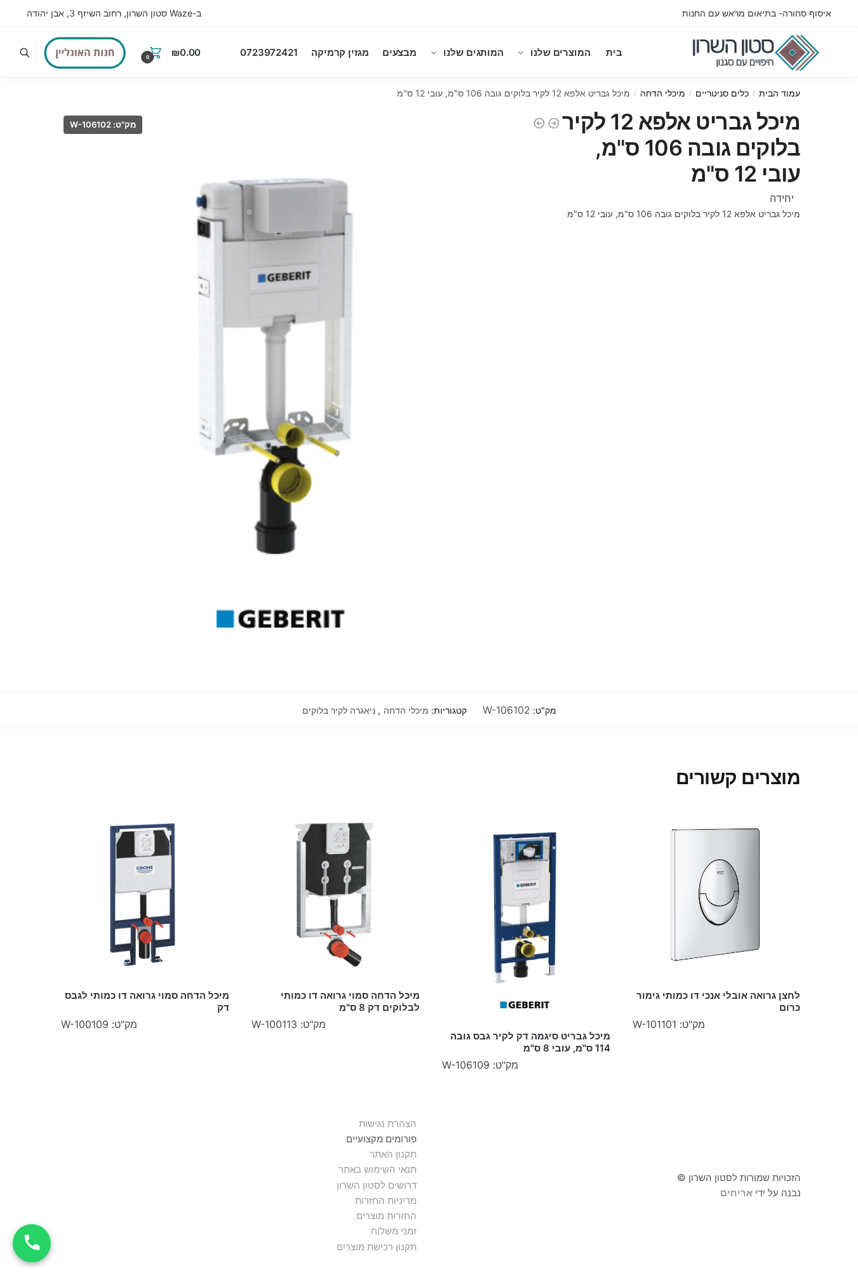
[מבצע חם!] (85, 52)
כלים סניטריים (722, 93)
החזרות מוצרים (385, 1216)
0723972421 (269, 52)
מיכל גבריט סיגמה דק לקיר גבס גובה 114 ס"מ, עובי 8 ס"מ (530, 1042)
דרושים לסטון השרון (377, 1185)
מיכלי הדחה (662, 93)
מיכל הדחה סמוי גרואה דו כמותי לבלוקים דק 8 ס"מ (350, 1001)
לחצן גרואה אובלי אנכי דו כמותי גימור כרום (718, 1001)
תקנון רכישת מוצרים (377, 1247)
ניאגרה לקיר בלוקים (338, 710)
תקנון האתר (393, 1154)
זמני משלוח (394, 1231)
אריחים (736, 1193)
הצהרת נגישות (388, 1124)
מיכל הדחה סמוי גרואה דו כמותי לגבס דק (147, 1001)
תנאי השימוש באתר (378, 1169)
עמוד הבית (779, 93)
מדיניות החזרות (386, 1200)
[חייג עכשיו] (32, 1243)
